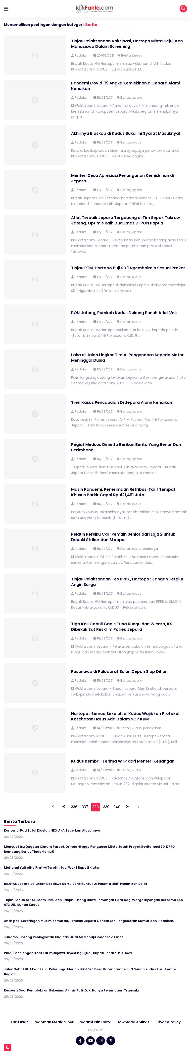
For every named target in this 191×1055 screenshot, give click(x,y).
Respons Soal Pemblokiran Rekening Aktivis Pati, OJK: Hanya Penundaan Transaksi (72, 990)
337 (85, 806)
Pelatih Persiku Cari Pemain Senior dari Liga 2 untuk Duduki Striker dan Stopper (123, 537)
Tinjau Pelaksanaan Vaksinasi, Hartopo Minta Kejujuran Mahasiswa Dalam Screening (127, 43)
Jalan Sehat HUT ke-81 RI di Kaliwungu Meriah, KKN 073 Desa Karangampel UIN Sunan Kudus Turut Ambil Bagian (90, 971)
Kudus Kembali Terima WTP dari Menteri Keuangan (123, 761)
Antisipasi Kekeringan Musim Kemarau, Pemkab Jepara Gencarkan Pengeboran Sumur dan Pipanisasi (89, 921)
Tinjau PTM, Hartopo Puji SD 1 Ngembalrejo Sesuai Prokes (128, 268)
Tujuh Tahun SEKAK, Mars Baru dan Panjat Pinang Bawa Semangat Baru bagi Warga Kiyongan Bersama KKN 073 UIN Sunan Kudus (93, 902)
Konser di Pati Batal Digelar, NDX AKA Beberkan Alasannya (52, 830)
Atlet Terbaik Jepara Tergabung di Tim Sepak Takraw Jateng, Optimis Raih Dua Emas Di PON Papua (125, 220)
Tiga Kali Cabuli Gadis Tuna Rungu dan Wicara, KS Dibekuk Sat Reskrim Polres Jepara (121, 626)
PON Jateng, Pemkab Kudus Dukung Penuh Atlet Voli (124, 313)
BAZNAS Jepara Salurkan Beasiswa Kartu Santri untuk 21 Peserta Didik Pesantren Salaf (75, 884)
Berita (91, 24)
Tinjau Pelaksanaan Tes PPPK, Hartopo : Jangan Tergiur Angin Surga (127, 581)
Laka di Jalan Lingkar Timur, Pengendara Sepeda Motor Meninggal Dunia (127, 357)
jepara (137, 97)
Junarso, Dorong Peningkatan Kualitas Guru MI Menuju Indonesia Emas (63, 937)
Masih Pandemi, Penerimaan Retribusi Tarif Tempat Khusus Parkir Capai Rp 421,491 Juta (123, 492)
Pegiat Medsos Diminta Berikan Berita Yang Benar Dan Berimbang (126, 447)
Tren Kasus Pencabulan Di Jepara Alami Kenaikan (121, 402)
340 (117, 806)
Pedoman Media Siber (54, 1022)
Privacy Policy (168, 1022)
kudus (137, 55)
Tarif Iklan (19, 1022)
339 (106, 806)
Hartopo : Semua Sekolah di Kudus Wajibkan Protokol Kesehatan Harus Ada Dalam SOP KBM (125, 716)
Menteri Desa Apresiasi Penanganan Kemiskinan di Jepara (122, 178)
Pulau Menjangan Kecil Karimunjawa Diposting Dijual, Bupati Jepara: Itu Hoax (68, 953)
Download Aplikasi (133, 1022)
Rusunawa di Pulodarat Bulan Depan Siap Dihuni (119, 671)
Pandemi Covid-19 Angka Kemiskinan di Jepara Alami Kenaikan (125, 85)
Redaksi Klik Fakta (95, 1022)
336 (74, 806)
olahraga (150, 549)
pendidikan (152, 728)
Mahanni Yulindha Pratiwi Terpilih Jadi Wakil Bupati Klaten (52, 867)
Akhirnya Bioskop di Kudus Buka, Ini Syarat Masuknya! (125, 133)
